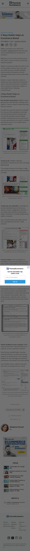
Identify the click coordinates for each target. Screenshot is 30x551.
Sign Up (15, 281)
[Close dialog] (28, 267)
